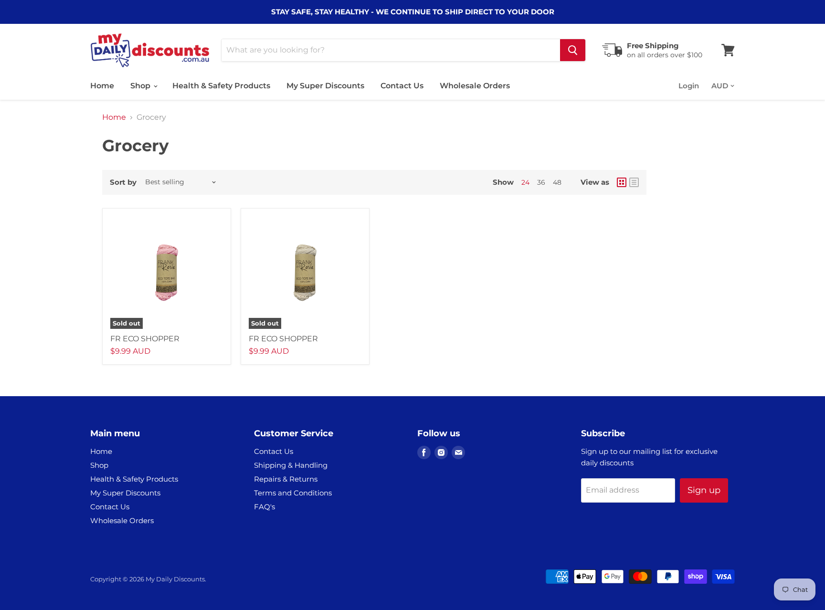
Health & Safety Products (221, 85)
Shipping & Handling (291, 465)
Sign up (704, 490)
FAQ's (264, 506)
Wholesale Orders (475, 85)
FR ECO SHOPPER (145, 338)
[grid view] (621, 182)
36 (541, 182)
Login (688, 85)
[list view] (634, 182)
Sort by (123, 182)
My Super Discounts (325, 85)
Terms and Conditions (293, 492)
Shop (141, 85)
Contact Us (402, 85)
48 (557, 182)
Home (102, 85)
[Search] (572, 50)
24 (525, 182)
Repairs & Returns (285, 479)
